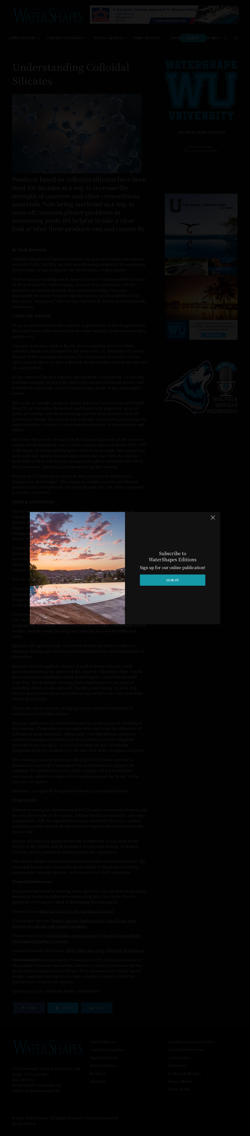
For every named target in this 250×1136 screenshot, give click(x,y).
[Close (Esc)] (213, 519)
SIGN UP (172, 580)
